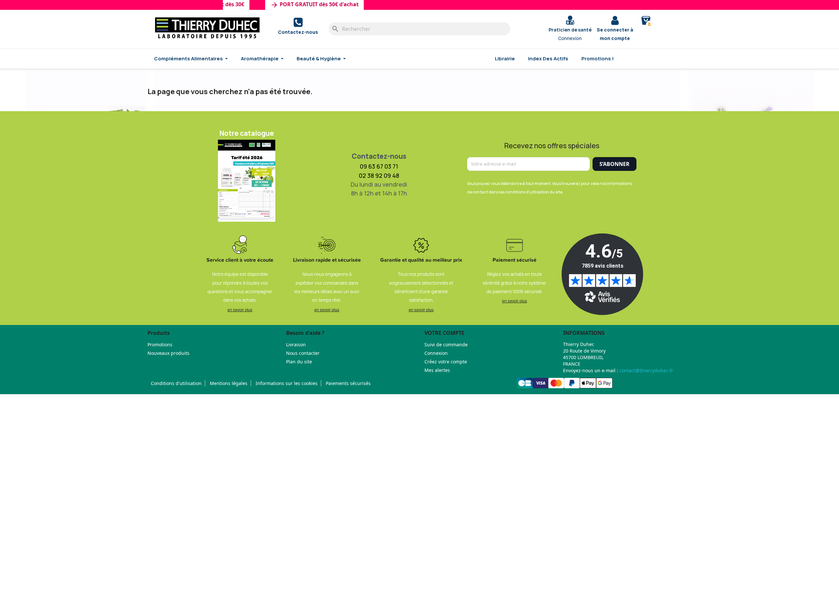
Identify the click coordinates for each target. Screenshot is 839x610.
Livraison (296, 344)
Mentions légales (228, 383)
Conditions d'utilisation (176, 383)
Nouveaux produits (168, 353)
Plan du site (299, 361)
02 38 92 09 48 (379, 175)
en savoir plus (239, 310)
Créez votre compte (445, 361)
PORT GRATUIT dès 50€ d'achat (305, 5)
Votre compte (444, 332)
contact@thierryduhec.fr (646, 370)
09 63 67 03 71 (379, 166)
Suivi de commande (446, 344)
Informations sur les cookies (287, 383)
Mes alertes (437, 370)
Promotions (159, 344)
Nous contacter (303, 353)
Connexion (436, 353)
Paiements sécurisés (348, 383)
